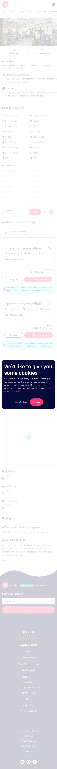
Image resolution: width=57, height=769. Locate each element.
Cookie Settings (21, 402)
